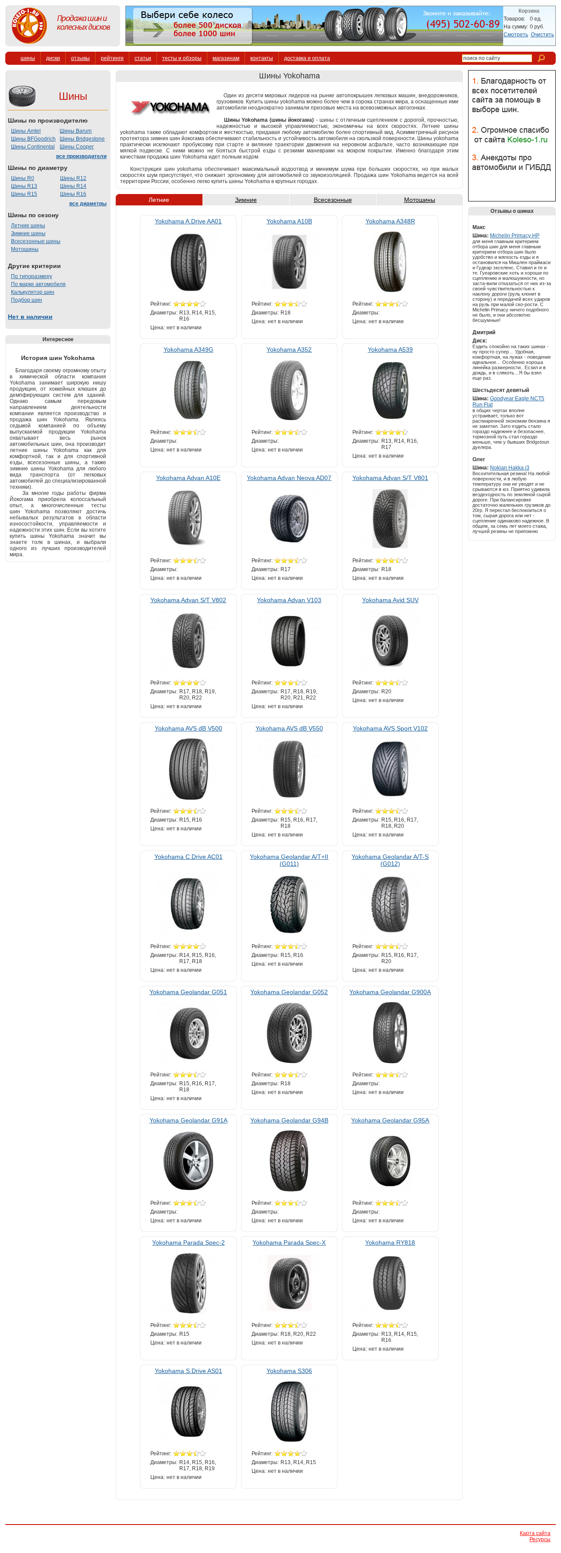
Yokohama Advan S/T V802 (188, 600)
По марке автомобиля (38, 284)
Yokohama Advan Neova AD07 (289, 477)
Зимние (246, 199)
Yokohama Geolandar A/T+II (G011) (289, 860)
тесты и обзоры (182, 58)
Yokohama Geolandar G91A (188, 1120)
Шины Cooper (77, 147)
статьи (143, 58)
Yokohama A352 (289, 349)
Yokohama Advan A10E (188, 477)
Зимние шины (28, 233)
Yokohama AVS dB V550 (289, 728)
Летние (159, 199)
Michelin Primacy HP (515, 236)
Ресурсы (539, 1539)
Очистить (542, 35)
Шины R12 (73, 178)
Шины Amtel (26, 131)
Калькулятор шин (32, 292)
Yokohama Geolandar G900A (390, 991)
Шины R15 (24, 194)
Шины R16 (73, 194)
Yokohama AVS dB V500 (188, 728)
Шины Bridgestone (82, 139)
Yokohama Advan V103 (289, 600)
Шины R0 (22, 178)
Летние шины (28, 225)
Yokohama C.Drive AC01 (188, 856)
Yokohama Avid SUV (390, 600)
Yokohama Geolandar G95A (390, 1120)
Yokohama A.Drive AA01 (188, 221)
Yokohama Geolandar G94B (289, 1120)
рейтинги (112, 58)
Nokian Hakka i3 (509, 468)
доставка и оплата (307, 58)
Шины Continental (33, 147)
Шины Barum (76, 131)
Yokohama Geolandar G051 (188, 991)
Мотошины (25, 249)
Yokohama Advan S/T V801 (390, 477)
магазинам (226, 58)
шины (28, 58)
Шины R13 (24, 186)
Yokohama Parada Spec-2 (188, 1242)
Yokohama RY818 (390, 1242)
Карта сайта (535, 1533)
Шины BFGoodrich (33, 139)
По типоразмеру (31, 276)
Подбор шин (26, 300)
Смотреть (516, 35)
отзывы (80, 58)
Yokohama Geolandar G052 (289, 991)
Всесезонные (333, 199)
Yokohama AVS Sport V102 (390, 728)
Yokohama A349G (188, 349)
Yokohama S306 (289, 1370)
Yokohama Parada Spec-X (289, 1242)
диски (53, 58)
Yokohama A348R (390, 221)
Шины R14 (73, 186)
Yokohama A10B (289, 221)
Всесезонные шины (35, 241)
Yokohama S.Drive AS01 (188, 1370)
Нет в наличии (30, 316)
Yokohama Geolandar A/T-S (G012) (390, 860)
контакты (261, 58)
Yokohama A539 (390, 349)
